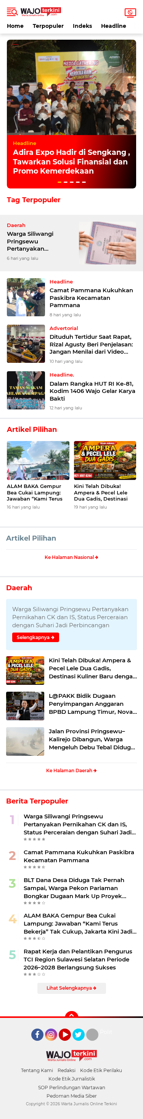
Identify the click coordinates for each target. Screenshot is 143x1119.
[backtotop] (72, 1018)
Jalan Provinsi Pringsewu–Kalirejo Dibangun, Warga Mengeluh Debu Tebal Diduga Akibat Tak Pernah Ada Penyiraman (91, 739)
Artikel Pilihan (31, 538)
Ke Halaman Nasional (70, 557)
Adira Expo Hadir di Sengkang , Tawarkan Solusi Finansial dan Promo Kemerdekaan (71, 161)
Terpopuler (48, 26)
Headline (113, 26)
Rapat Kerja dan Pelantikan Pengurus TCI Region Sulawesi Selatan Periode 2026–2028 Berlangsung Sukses (78, 959)
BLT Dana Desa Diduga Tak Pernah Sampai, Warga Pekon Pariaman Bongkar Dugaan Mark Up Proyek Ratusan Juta (74, 888)
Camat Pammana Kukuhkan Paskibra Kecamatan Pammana (91, 298)
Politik (108, 1032)
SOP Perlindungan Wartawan (71, 1087)
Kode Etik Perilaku (101, 1070)
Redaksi (67, 1070)
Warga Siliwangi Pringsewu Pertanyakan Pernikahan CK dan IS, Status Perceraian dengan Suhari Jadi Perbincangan (39, 241)
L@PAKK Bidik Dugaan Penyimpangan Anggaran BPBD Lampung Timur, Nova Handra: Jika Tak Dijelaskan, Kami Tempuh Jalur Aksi (91, 704)
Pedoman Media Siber (72, 1096)
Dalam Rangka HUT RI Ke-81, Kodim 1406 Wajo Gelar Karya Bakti (92, 391)
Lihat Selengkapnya (70, 988)
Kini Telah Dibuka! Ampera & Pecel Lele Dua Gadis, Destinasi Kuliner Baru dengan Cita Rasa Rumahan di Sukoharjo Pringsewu (103, 492)
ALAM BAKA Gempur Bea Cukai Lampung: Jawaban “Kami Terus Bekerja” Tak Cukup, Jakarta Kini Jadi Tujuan (38, 492)
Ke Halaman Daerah (69, 770)
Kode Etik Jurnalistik (71, 1079)
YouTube (70, 1044)
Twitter (82, 1044)
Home (15, 26)
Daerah (19, 588)
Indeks (82, 26)
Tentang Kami (37, 1070)
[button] (59, 182)
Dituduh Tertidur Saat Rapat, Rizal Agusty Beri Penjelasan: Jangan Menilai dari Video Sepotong (91, 344)
